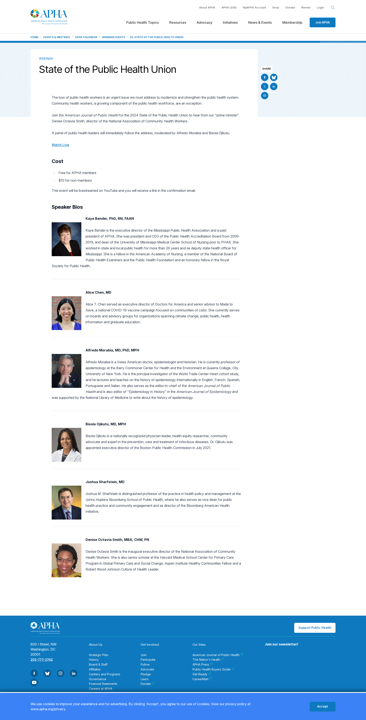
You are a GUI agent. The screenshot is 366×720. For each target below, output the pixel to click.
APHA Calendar (86, 37)
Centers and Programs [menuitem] (104, 674)
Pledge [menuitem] (146, 674)
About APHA (207, 7)
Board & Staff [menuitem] (98, 664)
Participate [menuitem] (148, 659)
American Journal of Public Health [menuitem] (216, 655)
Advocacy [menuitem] (204, 22)
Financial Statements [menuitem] (103, 683)
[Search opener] (333, 7)
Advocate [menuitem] (147, 669)
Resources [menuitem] (177, 22)
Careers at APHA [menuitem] (100, 688)
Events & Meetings (56, 37)
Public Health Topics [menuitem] (142, 22)
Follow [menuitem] (145, 664)
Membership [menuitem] (292, 22)
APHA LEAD (229, 7)
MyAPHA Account (254, 7)
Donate (290, 7)
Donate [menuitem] (146, 683)
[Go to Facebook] (264, 77)
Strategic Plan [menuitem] (98, 655)
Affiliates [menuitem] (95, 669)
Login (320, 7)
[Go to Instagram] (60, 673)
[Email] (264, 95)
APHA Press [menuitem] (201, 664)
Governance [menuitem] (97, 679)
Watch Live (60, 145)
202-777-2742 (41, 660)
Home (34, 37)
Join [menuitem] (144, 655)
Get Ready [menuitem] (200, 674)
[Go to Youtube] (34, 682)
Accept (322, 706)
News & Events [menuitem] (260, 22)
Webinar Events (113, 37)
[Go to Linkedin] (273, 86)
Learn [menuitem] (144, 679)
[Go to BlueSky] (273, 77)
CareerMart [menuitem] (200, 679)
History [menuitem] (94, 659)
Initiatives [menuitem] (230, 22)
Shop (275, 7)
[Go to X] (264, 86)
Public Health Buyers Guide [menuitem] (211, 669)
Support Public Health (314, 627)
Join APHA (322, 22)
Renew (306, 7)
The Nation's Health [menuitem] (206, 659)
